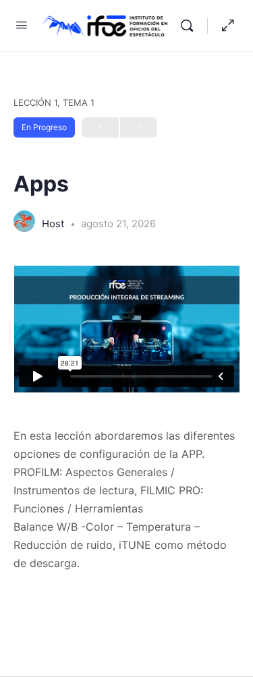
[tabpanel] (126, 419)
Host (54, 223)
